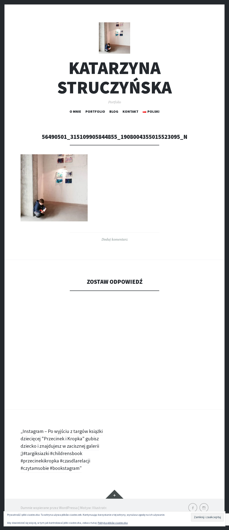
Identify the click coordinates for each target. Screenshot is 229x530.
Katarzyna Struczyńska (114, 77)
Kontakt (130, 111)
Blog (113, 111)
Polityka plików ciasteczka (113, 522)
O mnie (75, 111)
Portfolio (95, 111)
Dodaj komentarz (115, 239)
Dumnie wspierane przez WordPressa (49, 507)
